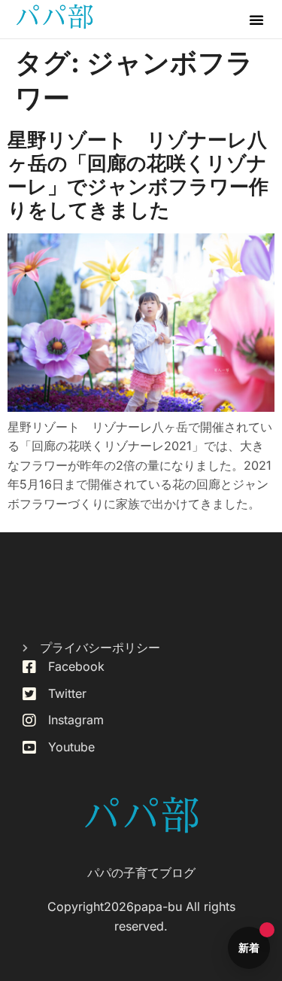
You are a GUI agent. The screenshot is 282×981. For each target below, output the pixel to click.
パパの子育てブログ (141, 872)
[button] (256, 19)
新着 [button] (249, 947)
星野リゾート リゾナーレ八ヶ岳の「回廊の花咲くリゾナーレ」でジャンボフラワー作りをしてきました (138, 175)
